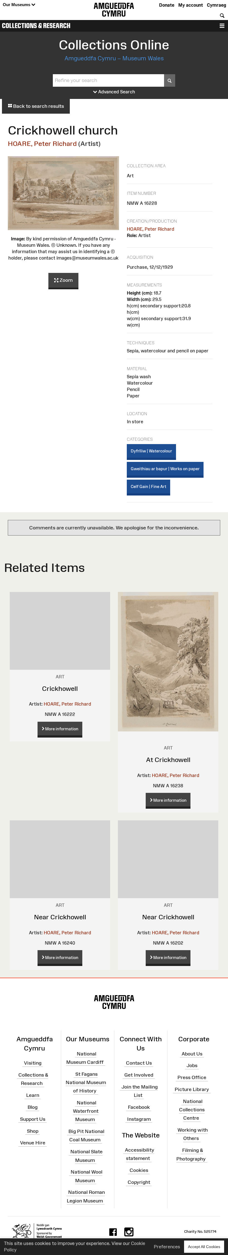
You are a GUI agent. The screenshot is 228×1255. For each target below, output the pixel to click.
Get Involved (138, 1075)
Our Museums (17, 4)
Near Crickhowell (60, 917)
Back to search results (38, 106)
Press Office (191, 1077)
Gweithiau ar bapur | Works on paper (165, 468)
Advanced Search (116, 91)
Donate (166, 5)
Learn (32, 1095)
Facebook (139, 1107)
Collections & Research (36, 25)
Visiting (32, 1063)
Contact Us (139, 1063)
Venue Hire (32, 1143)
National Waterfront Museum (85, 1111)
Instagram (139, 1119)
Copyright (139, 1182)
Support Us (32, 1119)
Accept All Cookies (204, 1246)
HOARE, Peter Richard (42, 143)
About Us (192, 1053)
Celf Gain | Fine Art (148, 486)
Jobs (192, 1065)
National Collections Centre (192, 1110)
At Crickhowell (168, 759)
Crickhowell (60, 688)
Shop (32, 1131)
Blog (33, 1107)
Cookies (139, 1170)
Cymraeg (216, 5)
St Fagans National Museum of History (86, 1082)
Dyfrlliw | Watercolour (151, 451)
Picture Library (192, 1089)
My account (190, 5)
